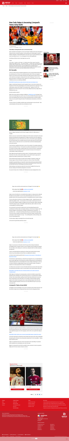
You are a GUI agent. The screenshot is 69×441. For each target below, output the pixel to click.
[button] (66, 3)
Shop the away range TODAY (17, 389)
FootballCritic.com (40, 425)
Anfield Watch (52, 428)
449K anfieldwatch (13, 434)
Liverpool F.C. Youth (31, 406)
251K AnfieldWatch (6, 434)
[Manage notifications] (67, 439)
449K (61, 0)
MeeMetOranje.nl (52, 429)
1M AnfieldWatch (21, 434)
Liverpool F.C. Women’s (31, 403)
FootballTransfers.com (41, 424)
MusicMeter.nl (52, 424)
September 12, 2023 (26, 191)
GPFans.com (39, 428)
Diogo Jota (14, 406)
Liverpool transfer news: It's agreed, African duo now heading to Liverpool (54, 403)
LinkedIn (39, 420)
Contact (7, 436)
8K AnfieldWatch (28, 434)
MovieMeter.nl (40, 429)
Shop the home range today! (33, 389)
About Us (3, 436)
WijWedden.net (52, 425)
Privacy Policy (12, 436)
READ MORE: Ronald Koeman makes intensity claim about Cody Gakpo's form (23, 82)
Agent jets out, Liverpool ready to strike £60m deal (50, 406)
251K (57, 0)
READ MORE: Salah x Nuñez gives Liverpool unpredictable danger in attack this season (25, 334)
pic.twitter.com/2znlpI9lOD (28, 189)
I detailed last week (31, 94)
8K (66, 0)
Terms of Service (18, 436)
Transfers (3, 403)
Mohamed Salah (15, 403)
